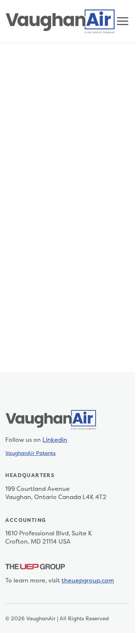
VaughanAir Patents (30, 452)
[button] (122, 21)
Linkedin (54, 439)
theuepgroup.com (88, 580)
